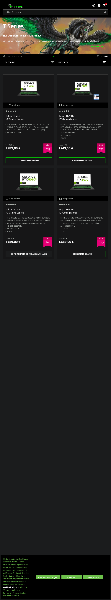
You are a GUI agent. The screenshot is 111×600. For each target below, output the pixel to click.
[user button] (99, 5)
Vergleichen (14, 105)
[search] (55, 12)
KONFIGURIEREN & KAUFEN (29, 160)
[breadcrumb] (29, 56)
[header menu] (5, 6)
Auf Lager (104, 56)
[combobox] (82, 62)
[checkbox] (98, 56)
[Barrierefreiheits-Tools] (93, 5)
